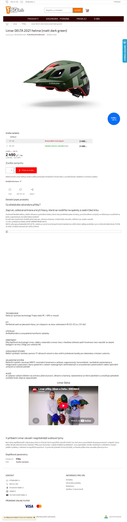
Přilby (18, 459)
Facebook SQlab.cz (16, 487)
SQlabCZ (12, 491)
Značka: (52, 34)
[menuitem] (81, 19)
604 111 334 (13, 484)
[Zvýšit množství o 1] (14, 168)
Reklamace (70, 486)
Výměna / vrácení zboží (74, 489)
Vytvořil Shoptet (115, 517)
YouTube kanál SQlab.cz (18, 495)
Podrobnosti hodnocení (36, 35)
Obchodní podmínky (73, 483)
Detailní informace (12, 181)
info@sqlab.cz (14, 480)
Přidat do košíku (28, 170)
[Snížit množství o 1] (14, 171)
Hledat (78, 10)
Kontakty (69, 480)
